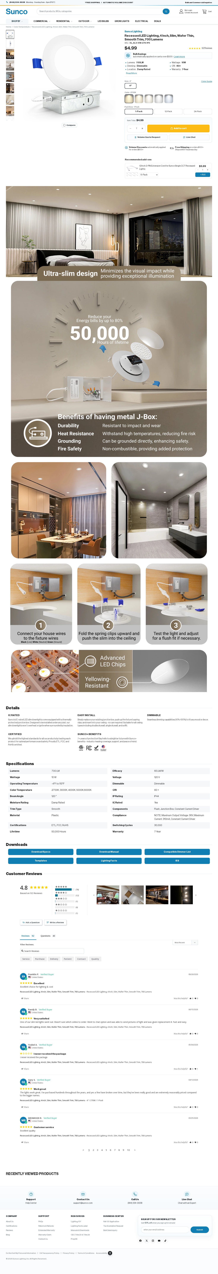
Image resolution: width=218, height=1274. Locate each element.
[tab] (10, 34)
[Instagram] (152, 1240)
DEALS (157, 21)
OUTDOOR (83, 21)
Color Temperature (21, 27)
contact (81, 958)
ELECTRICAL (141, 21)
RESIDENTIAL (63, 21)
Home (8, 27)
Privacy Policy (68, 1253)
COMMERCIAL (41, 21)
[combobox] (99, 11)
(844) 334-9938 (17, 2)
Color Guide (206, 81)
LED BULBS (103, 21)
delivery (54, 958)
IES (177, 861)
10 (128, 1149)
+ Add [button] (202, 175)
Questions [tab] (45, 935)
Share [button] (26, 998)
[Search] (166, 11)
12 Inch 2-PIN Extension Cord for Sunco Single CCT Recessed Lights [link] (167, 167)
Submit (199, 1230)
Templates (41, 861)
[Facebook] (140, 1240)
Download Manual (109, 852)
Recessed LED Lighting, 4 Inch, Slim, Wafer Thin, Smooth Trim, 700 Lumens (52, 991)
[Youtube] (159, 1240)
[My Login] (181, 11)
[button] (69, 76)
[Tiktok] (165, 1240)
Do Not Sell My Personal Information (21, 1253)
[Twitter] (146, 1240)
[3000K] (139, 98)
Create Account (191, 12)
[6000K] (168, 98)
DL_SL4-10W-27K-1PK (140, 43)
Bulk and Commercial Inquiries (198, 2)
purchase (39, 958)
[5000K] (158, 98)
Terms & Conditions (86, 1253)
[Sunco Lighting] (16, 11)
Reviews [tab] (26, 935)
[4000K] (148, 98)
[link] (132, 170)
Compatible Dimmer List (177, 852)
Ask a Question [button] (33, 922)
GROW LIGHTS (122, 21)
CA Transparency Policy (49, 1253)
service (26, 958)
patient (68, 958)
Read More (131, 73)
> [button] (135, 1149)
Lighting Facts (109, 861)
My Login (188, 10)
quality (95, 958)
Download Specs (40, 852)
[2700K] (129, 98)
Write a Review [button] (57, 922)
